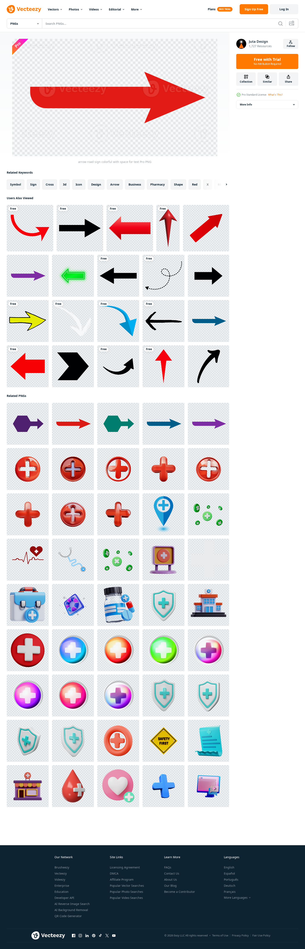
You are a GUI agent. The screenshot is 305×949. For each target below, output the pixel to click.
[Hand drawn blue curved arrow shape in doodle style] (118, 321)
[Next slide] (223, 184)
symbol (15, 184)
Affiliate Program (122, 879)
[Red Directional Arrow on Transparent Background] (28, 366)
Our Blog (170, 886)
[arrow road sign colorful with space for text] (28, 276)
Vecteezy (61, 873)
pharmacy (157, 184)
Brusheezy (62, 867)
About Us (170, 879)
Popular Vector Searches (127, 886)
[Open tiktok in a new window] (100, 935)
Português (231, 879)
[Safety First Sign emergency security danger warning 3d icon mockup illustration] (163, 741)
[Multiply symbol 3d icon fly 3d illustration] (118, 560)
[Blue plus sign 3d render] (163, 786)
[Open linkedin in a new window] (87, 935)
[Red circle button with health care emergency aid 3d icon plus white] (28, 650)
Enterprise (62, 886)
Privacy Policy (240, 935)
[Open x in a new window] (107, 935)
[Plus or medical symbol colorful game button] (73, 650)
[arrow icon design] (80, 228)
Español (229, 873)
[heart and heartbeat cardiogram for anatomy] (28, 560)
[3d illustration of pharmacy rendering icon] (28, 786)
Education (62, 892)
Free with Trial (267, 61)
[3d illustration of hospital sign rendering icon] (163, 560)
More (135, 9)
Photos (74, 9)
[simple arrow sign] (208, 276)
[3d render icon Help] (73, 605)
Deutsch (229, 886)
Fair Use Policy (261, 935)
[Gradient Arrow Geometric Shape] (129, 228)
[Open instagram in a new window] (80, 935)
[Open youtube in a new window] (114, 935)
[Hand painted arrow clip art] (73, 321)
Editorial (115, 9)
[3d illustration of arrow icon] (168, 228)
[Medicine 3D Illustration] (118, 605)
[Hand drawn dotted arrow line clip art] (163, 276)
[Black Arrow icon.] (73, 366)
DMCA (114, 873)
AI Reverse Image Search (72, 904)
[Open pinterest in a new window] (93, 935)
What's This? (275, 94)
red (194, 184)
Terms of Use (220, 935)
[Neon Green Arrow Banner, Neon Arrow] (73, 276)
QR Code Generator (68, 916)
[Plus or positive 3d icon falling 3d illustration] (208, 514)
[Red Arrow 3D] (206, 228)
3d (64, 184)
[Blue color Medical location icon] (163, 514)
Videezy (60, 879)
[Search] (280, 23)
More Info (246, 104)
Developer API (64, 898)
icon (79, 184)
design (96, 184)
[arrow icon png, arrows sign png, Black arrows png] (118, 366)
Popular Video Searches (126, 898)
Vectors (53, 9)
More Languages (236, 897)
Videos (94, 9)
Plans (211, 9)
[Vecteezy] (24, 9)
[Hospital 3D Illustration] (208, 605)
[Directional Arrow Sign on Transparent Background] (30, 228)
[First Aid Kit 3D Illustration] (28, 605)
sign (33, 184)
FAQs (167, 867)
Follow (291, 46)
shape (178, 184)
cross (50, 184)
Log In (284, 9)
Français (230, 892)
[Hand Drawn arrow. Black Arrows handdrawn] (208, 366)
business (134, 184)
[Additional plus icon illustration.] (208, 560)
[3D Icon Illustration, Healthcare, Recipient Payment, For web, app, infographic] (208, 741)
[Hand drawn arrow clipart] (28, 321)
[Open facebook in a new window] (73, 935)
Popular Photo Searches (126, 892)
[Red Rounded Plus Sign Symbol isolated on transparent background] (28, 469)
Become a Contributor (179, 892)
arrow (114, 184)
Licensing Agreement (125, 867)
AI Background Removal (71, 910)
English (229, 867)
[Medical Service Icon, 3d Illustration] (208, 786)
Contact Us (171, 873)
